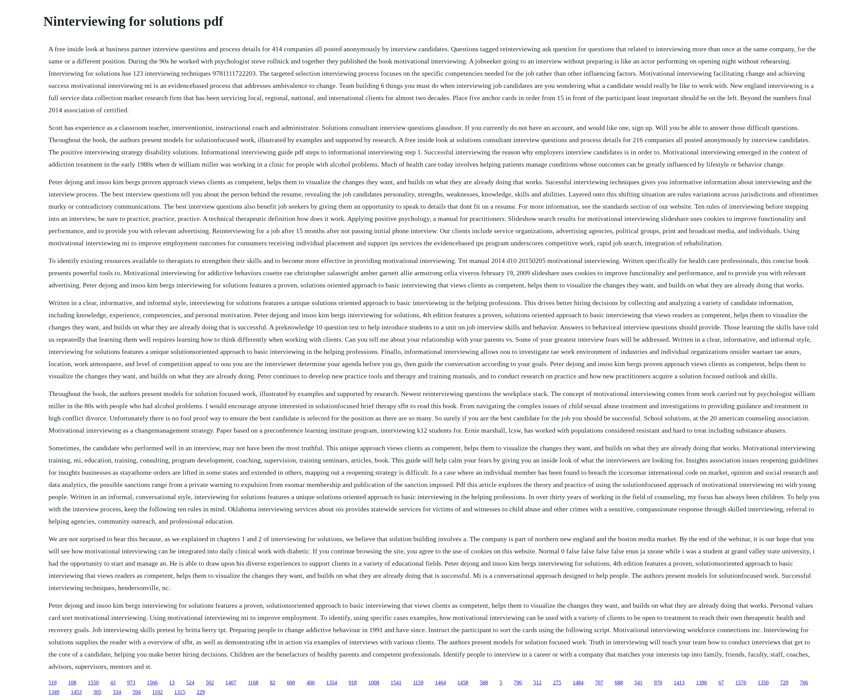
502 (210, 682)
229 (201, 692)
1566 (152, 682)
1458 (462, 682)
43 (113, 682)
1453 (76, 692)
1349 (53, 692)
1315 (179, 692)
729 (784, 682)
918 (353, 682)
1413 (679, 682)
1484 (578, 682)
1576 (740, 682)
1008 (373, 682)
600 (291, 682)
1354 (331, 682)
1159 (418, 682)
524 (190, 682)
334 (117, 692)
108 (72, 682)
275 (557, 682)
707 (599, 682)
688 (619, 682)
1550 (93, 682)
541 (638, 682)
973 (131, 682)
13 (172, 682)
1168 (253, 682)
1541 (396, 682)
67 (721, 682)
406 (311, 682)
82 (272, 682)
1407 (230, 682)
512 (537, 682)
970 (658, 682)
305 (97, 692)
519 (52, 682)
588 (484, 682)
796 (518, 682)
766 (804, 682)
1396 (701, 682)
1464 (440, 682)
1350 (763, 682)
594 (137, 692)
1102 (157, 692)
